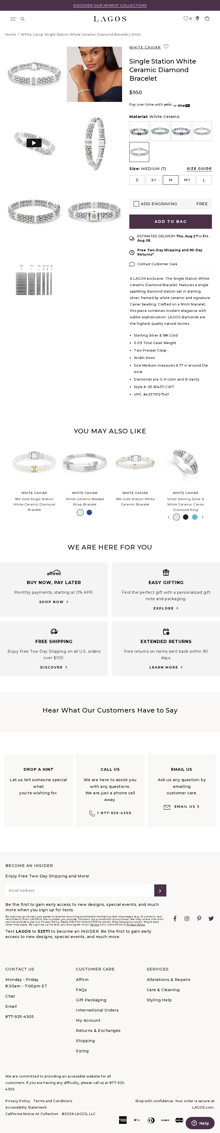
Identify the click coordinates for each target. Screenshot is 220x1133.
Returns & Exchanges (98, 1030)
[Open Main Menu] (13, 19)
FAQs (81, 989)
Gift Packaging (91, 1000)
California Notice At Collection (31, 1114)
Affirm (82, 979)
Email (11, 1006)
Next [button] (202, 517)
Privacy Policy (136, 924)
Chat (10, 996)
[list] (170, 141)
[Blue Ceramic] (195, 517)
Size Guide (199, 169)
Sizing (82, 1051)
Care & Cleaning (163, 989)
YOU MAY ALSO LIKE (110, 431)
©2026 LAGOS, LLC (79, 1114)
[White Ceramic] (80, 512)
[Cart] (207, 19)
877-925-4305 (19, 1016)
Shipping (85, 1040)
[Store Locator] (197, 19)
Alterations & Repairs (169, 979)
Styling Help (159, 1000)
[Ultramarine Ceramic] (89, 512)
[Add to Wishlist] (166, 46)
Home (10, 34)
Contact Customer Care (157, 264)
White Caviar (145, 47)
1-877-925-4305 (114, 813)
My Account (88, 1020)
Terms (95, 924)
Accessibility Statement (26, 1107)
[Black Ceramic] (185, 517)
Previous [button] (5, 483)
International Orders (97, 1010)
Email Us (184, 806)
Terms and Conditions (52, 1101)
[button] (34, 74)
